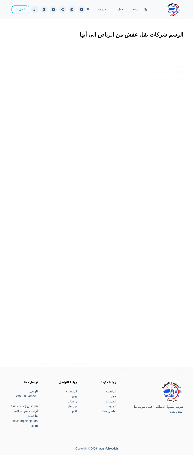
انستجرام (71, 391)
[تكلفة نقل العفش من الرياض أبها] (96, 218)
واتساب (72, 401)
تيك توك (72, 406)
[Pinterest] (62, 9)
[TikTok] (34, 9)
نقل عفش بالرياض (174, 67)
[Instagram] (72, 9)
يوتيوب (73, 396)
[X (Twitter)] (81, 9)
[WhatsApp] (44, 9)
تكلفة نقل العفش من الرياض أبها (157, 71)
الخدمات (103, 9)
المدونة (111, 406)
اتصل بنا (20, 9)
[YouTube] (53, 9)
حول (120, 9)
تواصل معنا (109, 411)
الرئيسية (137, 9)
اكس (74, 411)
